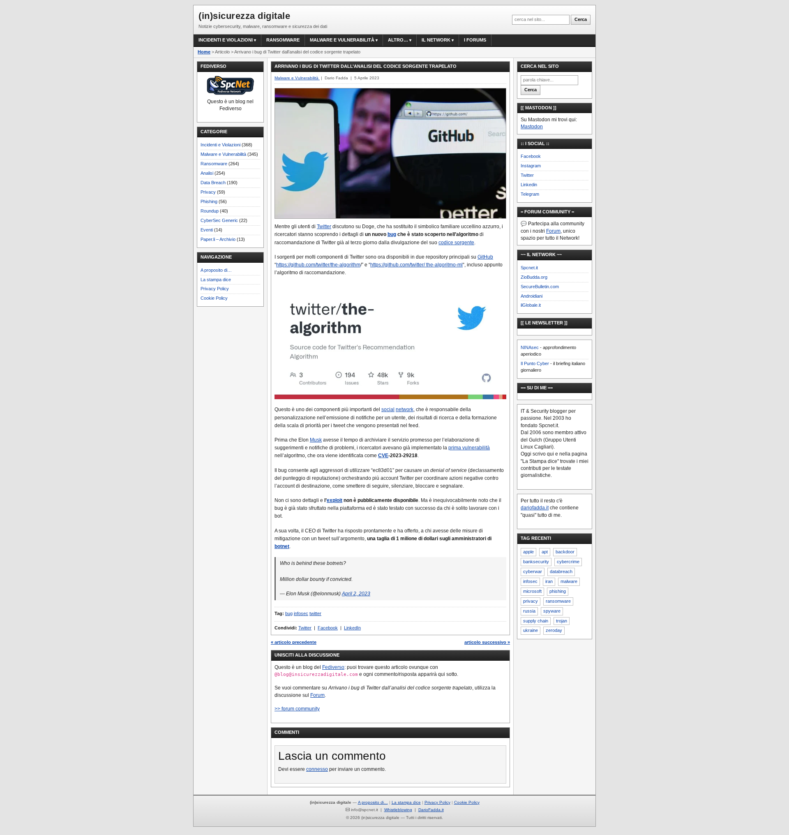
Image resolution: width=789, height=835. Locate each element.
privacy (530, 601)
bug (392, 234)
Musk (316, 440)
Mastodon (532, 127)
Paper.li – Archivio (218, 239)
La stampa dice (216, 279)
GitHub (485, 257)
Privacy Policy (215, 288)
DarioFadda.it (431, 809)
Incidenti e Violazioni (220, 144)
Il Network (436, 39)
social (387, 409)
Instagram (531, 165)
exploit (334, 500)
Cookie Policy (214, 298)
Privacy (208, 192)
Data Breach (213, 182)
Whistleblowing (398, 809)
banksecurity (536, 561)
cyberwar (532, 571)
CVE (383, 455)
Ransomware (283, 39)
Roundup (210, 210)
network (404, 409)
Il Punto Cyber (535, 363)
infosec (301, 613)
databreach (561, 571)
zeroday (554, 630)
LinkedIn (352, 627)
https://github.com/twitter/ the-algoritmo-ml (416, 265)
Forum (317, 695)
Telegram (530, 194)
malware (569, 581)
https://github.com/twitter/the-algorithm (318, 265)
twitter (315, 613)
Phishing (209, 201)
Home (204, 51)
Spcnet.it (529, 267)
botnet (282, 546)
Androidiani (531, 296)
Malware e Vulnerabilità (342, 39)
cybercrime (568, 561)
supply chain (535, 620)
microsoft (532, 591)
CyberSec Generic (219, 220)
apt (545, 551)
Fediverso (333, 667)
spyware (552, 610)
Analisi (207, 173)
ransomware (558, 601)
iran (549, 581)
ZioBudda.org (534, 277)
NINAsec (530, 347)
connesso (317, 769)
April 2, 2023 (356, 594)
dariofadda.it (535, 508)
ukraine (530, 630)
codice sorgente (456, 242)
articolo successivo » (487, 642)
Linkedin (529, 184)
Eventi (207, 229)
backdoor (565, 551)
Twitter (324, 226)
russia (529, 610)
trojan (561, 620)
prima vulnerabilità (469, 448)
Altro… (398, 39)
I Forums (475, 39)
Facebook (328, 627)
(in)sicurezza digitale (244, 16)
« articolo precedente (293, 642)
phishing (557, 591)
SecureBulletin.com (540, 286)
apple (528, 551)
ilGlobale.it (531, 305)
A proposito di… (216, 270)
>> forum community (297, 709)
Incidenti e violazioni (225, 39)
